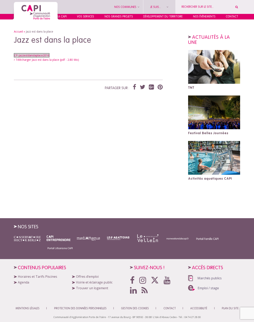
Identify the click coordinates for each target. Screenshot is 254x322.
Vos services (85, 16)
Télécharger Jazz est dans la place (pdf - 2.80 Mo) (47, 60)
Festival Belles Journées (208, 133)
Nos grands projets (119, 16)
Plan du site (230, 308)
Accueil (18, 31)
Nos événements (204, 16)
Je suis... (156, 7)
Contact (232, 16)
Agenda (23, 282)
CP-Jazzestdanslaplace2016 (31, 55)
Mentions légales (27, 308)
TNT (191, 87)
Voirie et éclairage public (94, 282)
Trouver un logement (92, 288)
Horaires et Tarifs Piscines (37, 276)
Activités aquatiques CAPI (210, 178)
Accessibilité (198, 308)
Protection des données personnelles (80, 308)
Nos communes (125, 7)
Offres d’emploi (87, 276)
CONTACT (170, 308)
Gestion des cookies (135, 308)
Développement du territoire (163, 16)
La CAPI (62, 16)
